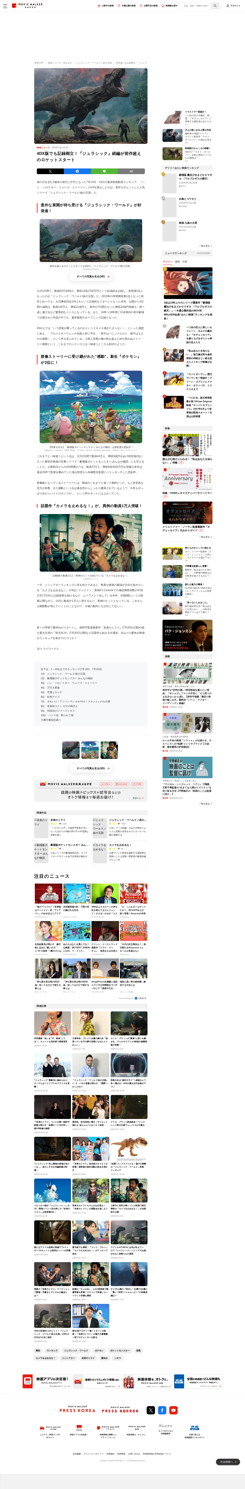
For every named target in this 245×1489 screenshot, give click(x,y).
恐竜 (138, 1350)
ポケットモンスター (120, 1350)
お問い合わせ (134, 1454)
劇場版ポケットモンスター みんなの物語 (104, 461)
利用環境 (121, 1454)
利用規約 (110, 1454)
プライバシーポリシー (94, 1454)
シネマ (117, 1358)
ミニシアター (68, 1358)
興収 (38, 1350)
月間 (184, 261)
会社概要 (77, 1454)
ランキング (52, 1350)
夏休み (104, 1358)
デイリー (168, 261)
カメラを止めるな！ (54, 590)
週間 (177, 261)
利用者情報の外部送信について (157, 1454)
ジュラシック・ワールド (76, 1350)
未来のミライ (112, 627)
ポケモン (99, 1350)
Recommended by (126, 998)
